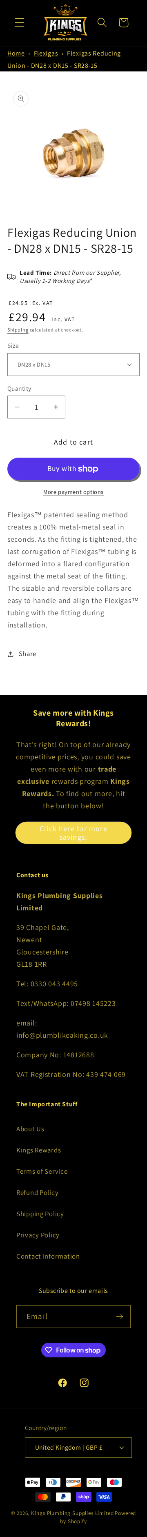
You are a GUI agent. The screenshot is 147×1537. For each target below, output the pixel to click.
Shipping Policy (40, 1213)
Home (16, 53)
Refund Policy (37, 1192)
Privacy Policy (38, 1234)
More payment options (73, 492)
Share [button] (27, 653)
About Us (30, 1128)
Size (13, 345)
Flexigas (46, 53)
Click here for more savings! (73, 833)
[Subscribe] (119, 1316)
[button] (20, 22)
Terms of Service (42, 1171)
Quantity (19, 388)
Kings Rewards (38, 1150)
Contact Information (48, 1256)
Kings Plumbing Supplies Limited (72, 1513)
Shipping (18, 330)
